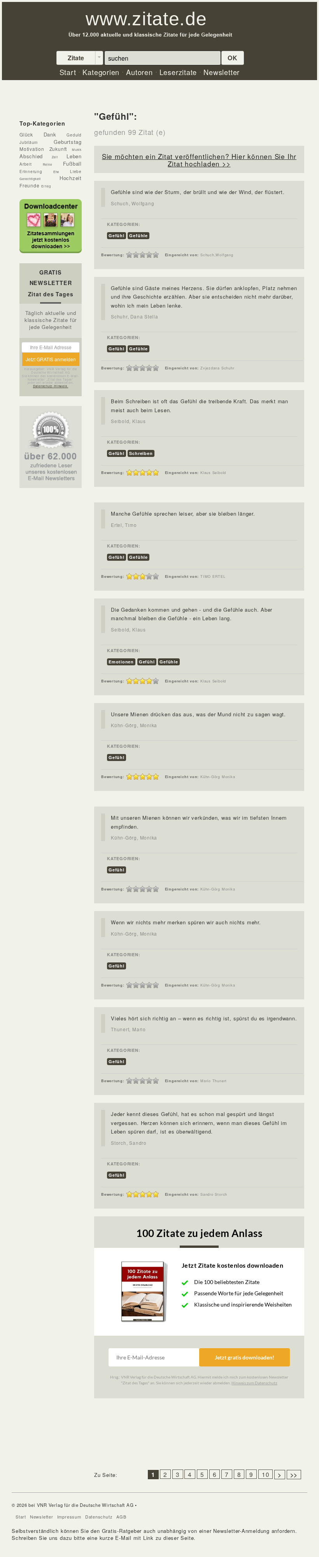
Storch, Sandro (129, 1143)
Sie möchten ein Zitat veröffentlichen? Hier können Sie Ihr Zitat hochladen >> (199, 159)
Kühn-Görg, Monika (134, 725)
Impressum (69, 1516)
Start (21, 1516)
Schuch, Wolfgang (132, 203)
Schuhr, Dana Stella (134, 316)
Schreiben (140, 453)
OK (233, 57)
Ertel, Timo (124, 525)
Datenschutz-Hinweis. (50, 386)
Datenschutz (99, 1516)
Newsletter (41, 1516)
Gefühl (116, 235)
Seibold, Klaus (128, 421)
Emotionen (121, 662)
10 (266, 1474)
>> (294, 1474)
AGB (121, 1516)
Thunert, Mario (128, 1029)
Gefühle (138, 235)
